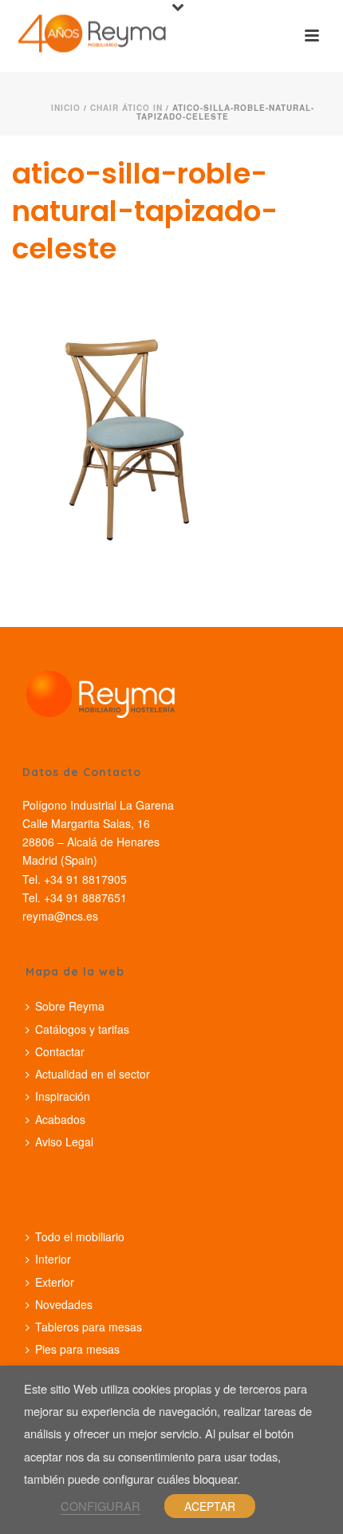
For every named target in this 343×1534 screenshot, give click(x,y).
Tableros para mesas (88, 1327)
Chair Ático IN (126, 107)
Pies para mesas (77, 1349)
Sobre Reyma (69, 1006)
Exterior (54, 1282)
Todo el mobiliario (79, 1236)
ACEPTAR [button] (209, 1506)
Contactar (60, 1051)
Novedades (64, 1304)
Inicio (66, 107)
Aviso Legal (64, 1142)
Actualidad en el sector (92, 1074)
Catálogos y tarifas (82, 1029)
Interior (53, 1259)
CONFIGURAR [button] (100, 1505)
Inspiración (62, 1096)
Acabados (60, 1119)
